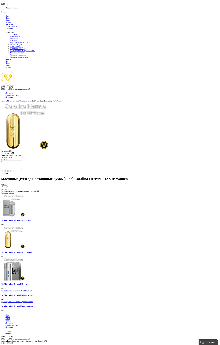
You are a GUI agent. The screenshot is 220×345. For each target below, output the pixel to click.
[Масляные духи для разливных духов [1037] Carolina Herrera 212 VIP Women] (25, 149)
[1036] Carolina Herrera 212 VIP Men (16, 220)
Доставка (9, 24)
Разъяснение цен (12, 26)
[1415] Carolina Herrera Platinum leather (17, 295)
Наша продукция (16, 47)
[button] (208, 342)
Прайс (8, 18)
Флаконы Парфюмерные (19, 57)
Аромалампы (15, 36)
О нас (8, 20)
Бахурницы (14, 38)
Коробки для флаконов (19, 42)
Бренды (8, 331)
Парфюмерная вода (17, 49)
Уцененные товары (17, 53)
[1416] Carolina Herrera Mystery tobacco (17, 306)
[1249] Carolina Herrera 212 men (14, 284)
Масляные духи (16, 45)
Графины (13, 40)
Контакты (9, 28)
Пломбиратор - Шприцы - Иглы (22, 51)
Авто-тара (14, 34)
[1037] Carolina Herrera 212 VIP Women (17, 252)
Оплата (8, 22)
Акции (8, 333)
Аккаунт (9, 59)
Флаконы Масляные (18, 55)
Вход (7, 16)
